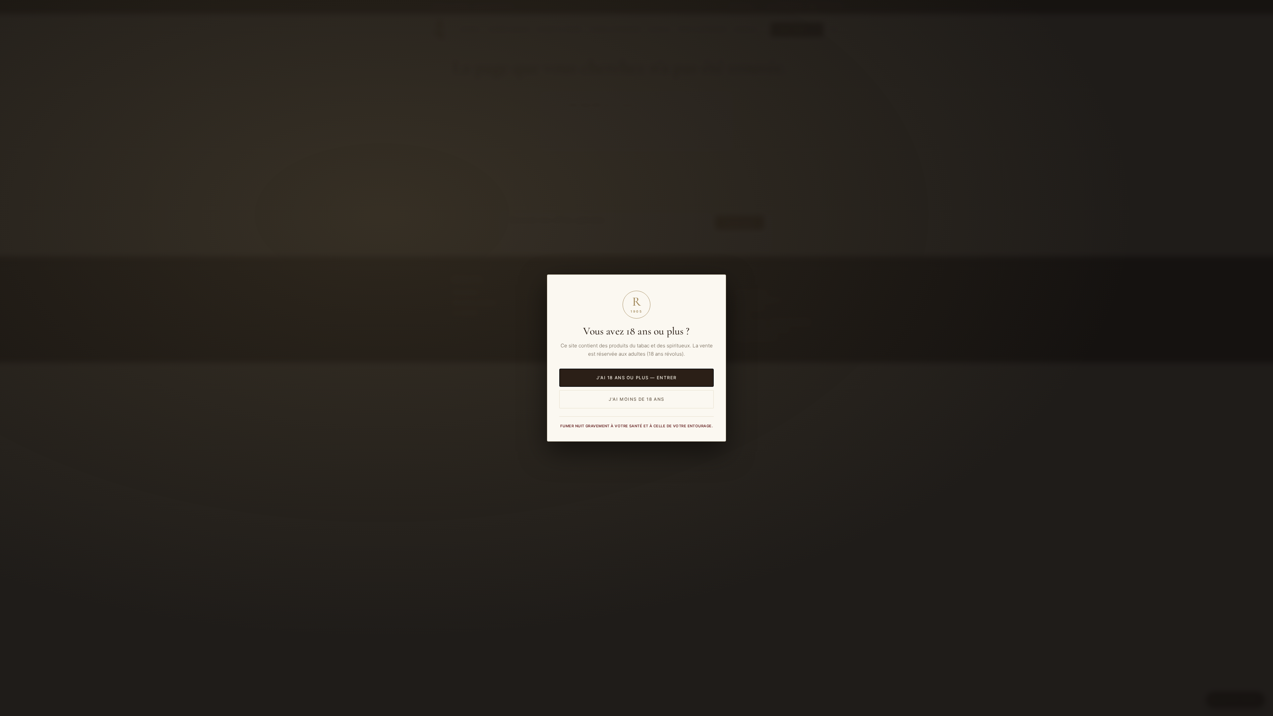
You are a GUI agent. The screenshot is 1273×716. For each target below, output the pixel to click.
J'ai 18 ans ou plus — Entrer (636, 377)
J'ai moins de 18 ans (636, 399)
